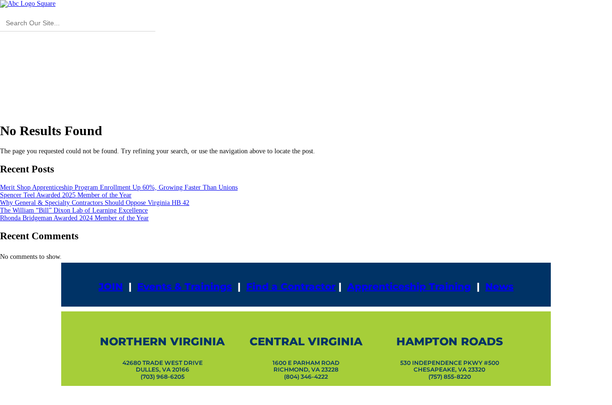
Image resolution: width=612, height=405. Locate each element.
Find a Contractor (291, 286)
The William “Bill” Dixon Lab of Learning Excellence (74, 210)
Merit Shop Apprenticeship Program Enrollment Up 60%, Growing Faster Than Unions (119, 187)
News (499, 286)
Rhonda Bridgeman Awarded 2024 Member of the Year (74, 218)
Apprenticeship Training (409, 286)
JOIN (110, 286)
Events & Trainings (184, 286)
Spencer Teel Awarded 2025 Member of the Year (65, 195)
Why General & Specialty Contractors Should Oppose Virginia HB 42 (94, 202)
